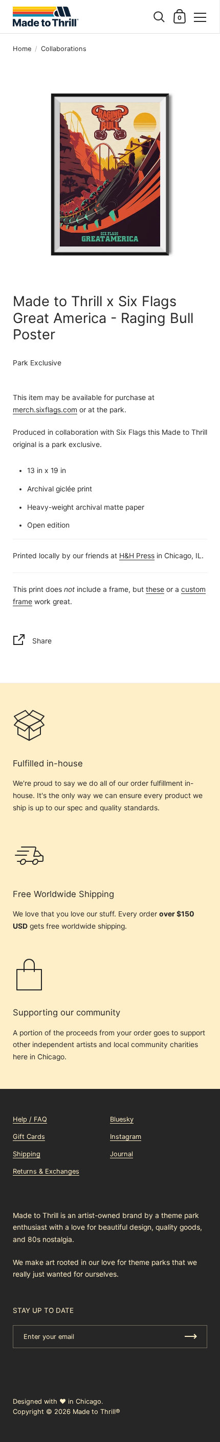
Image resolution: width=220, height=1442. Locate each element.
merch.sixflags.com (45, 410)
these (155, 589)
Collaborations (63, 49)
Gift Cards (29, 1136)
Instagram (125, 1136)
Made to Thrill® (96, 1411)
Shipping (26, 1154)
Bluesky (122, 1119)
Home (22, 49)
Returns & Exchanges (46, 1171)
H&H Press (137, 556)
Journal (121, 1154)
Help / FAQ (30, 1119)
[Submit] (191, 1336)
